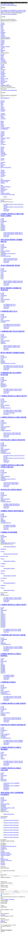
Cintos (2, 123)
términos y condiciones (9, 899)
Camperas (3, 113)
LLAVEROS (4, 154)
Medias (2, 121)
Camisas (2, 107)
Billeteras (3, 152)
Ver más (2, 200)
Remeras (3, 102)
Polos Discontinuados (5, 186)
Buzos (2, 116)
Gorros (2, 126)
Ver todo (2, 100)
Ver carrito (3, 914)
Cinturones (3, 153)
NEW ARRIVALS (5, 10)
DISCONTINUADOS (6, 11)
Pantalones (3, 109)
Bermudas (3, 190)
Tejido (2, 104)
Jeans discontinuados (5, 180)
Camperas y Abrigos (5, 127)
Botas (2, 163)
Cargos (2, 108)
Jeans (2, 105)
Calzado (24, 10)
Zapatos (2, 159)
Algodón (3, 111)
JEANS (2, 176)
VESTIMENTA (13, 10)
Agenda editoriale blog (16, 11)
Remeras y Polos (4, 181)
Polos (2, 103)
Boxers (2, 122)
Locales (23, 11)
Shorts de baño (4, 189)
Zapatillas (3, 162)
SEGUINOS (3, 817)
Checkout (3, 921)
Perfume (2, 125)
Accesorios (19, 10)
